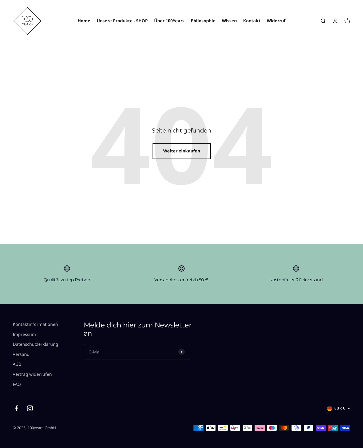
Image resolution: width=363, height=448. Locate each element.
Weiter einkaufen (181, 151)
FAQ (17, 384)
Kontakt (251, 21)
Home (84, 21)
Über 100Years (169, 21)
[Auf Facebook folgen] (16, 408)
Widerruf (276, 21)
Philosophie (203, 21)
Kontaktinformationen (35, 324)
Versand (21, 354)
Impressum (24, 334)
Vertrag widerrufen (32, 374)
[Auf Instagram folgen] (29, 408)
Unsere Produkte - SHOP (122, 21)
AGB (17, 364)
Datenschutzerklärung (35, 344)
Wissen (229, 21)
